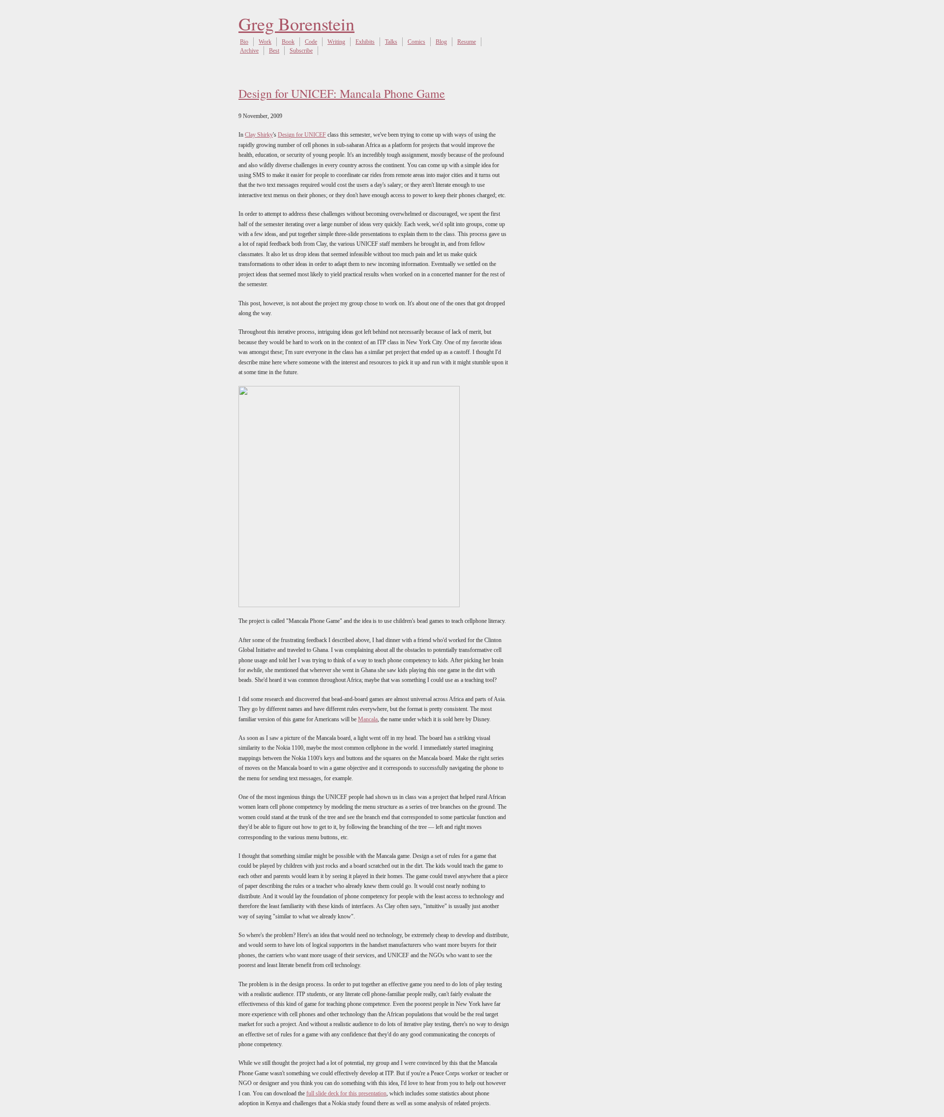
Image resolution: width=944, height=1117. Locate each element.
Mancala (368, 719)
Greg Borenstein (296, 23)
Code (311, 41)
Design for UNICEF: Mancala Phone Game (341, 93)
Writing (336, 41)
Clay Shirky (259, 134)
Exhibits (365, 41)
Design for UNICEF (302, 134)
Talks (391, 41)
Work (265, 41)
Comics (416, 41)
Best (274, 50)
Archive (249, 50)
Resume (466, 41)
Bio (244, 41)
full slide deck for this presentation (346, 1093)
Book (288, 41)
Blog (441, 41)
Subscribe (301, 50)
